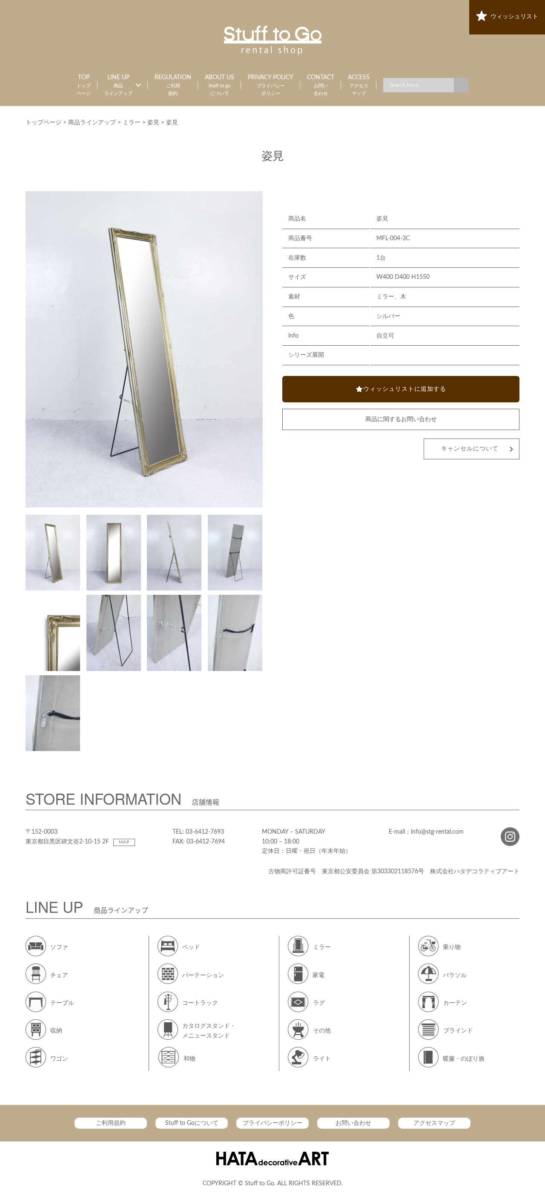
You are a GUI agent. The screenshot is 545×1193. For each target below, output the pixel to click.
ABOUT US (219, 85)
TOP (84, 85)
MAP (124, 842)
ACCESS (359, 85)
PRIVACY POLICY (270, 85)
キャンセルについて (470, 449)
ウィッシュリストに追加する (404, 389)
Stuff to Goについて (191, 1123)
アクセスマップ (434, 1123)
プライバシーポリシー (272, 1123)
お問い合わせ (353, 1123)
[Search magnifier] (461, 85)
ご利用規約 (111, 1123)
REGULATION (173, 85)
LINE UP (118, 85)
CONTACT (320, 85)
